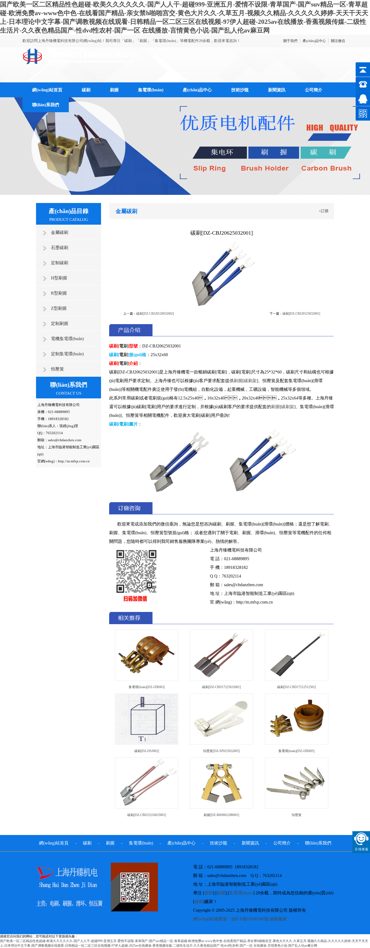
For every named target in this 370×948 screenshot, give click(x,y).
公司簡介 (313, 90)
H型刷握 (59, 278)
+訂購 (324, 211)
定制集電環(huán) (67, 354)
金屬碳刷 (59, 232)
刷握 (114, 90)
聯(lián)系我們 (45, 104)
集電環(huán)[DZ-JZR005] (296, 751)
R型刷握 (59, 293)
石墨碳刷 (59, 247)
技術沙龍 (240, 90)
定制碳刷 (59, 262)
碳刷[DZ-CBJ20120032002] (155, 313)
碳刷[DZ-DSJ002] (146, 751)
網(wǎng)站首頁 (47, 90)
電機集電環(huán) (67, 338)
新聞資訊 (276, 90)
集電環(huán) (150, 90)
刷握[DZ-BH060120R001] (221, 815)
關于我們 (290, 41)
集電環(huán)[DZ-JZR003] (147, 687)
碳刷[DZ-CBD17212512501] (296, 687)
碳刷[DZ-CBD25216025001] (146, 815)
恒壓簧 (57, 369)
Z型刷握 (59, 308)
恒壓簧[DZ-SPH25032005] (221, 751)
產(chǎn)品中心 (314, 41)
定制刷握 (59, 323)
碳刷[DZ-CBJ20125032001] (301, 313)
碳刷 (86, 90)
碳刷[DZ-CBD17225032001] (221, 687)
